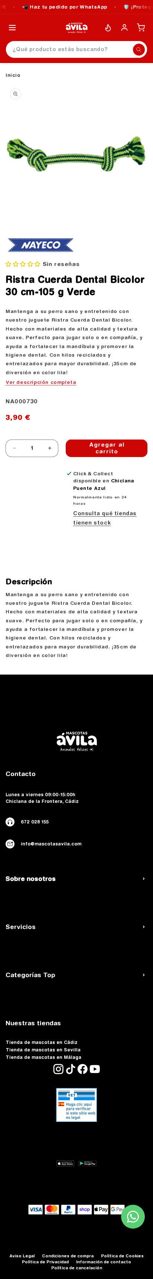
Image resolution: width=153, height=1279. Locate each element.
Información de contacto (103, 1261)
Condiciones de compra (68, 1255)
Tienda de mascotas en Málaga (43, 1057)
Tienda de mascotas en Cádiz (42, 1042)
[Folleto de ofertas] (108, 27)
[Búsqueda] (139, 50)
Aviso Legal (22, 1255)
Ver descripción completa (41, 382)
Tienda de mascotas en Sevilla (43, 1050)
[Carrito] (141, 27)
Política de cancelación (76, 1267)
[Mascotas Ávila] (76, 27)
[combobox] (76, 49)
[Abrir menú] (12, 27)
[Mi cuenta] (124, 27)
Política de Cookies (122, 1255)
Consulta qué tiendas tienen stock (105, 518)
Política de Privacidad (45, 1261)
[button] (23, 264)
